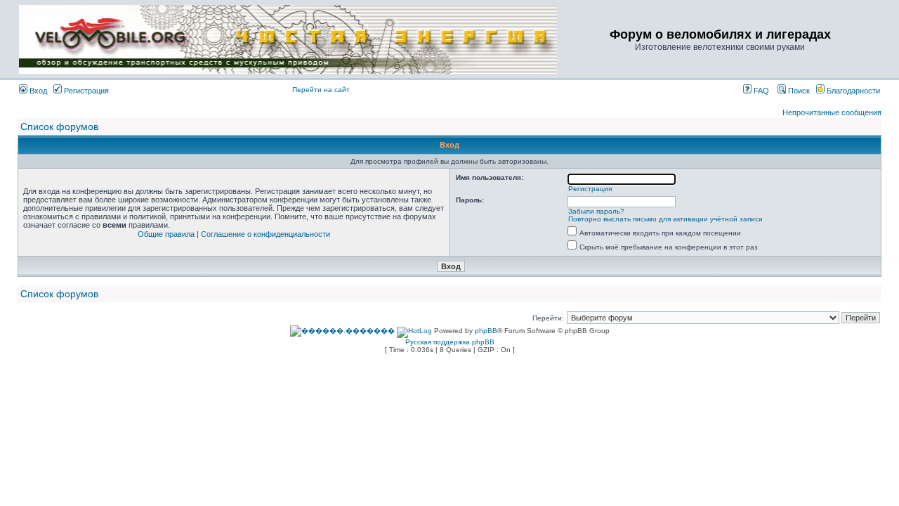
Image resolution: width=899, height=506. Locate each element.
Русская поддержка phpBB (449, 342)
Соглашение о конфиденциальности (265, 234)
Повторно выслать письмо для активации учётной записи (665, 219)
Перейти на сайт (321, 89)
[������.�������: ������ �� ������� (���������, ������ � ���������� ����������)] (342, 331)
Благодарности (852, 90)
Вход (37, 90)
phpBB (486, 331)
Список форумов (59, 126)
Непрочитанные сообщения (831, 112)
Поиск (798, 90)
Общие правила (166, 234)
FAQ (760, 90)
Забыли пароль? (596, 211)
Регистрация (85, 90)
